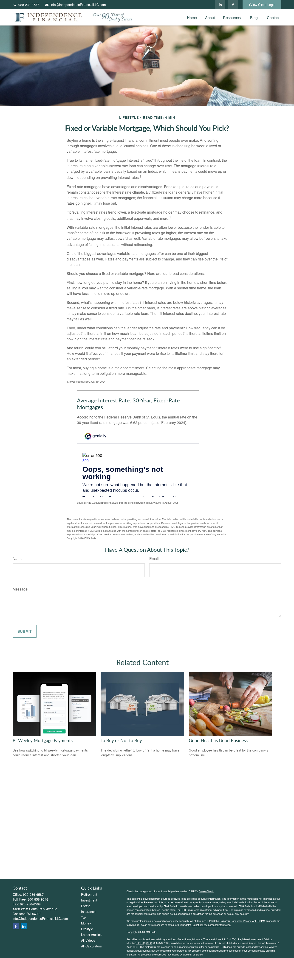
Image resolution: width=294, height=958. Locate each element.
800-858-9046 (38, 899)
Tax (83, 917)
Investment (89, 900)
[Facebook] (233, 4)
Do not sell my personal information (211, 925)
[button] (192, 17)
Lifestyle (87, 929)
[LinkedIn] (220, 4)
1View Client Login (262, 4)
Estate (85, 906)
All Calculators (91, 946)
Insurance (88, 911)
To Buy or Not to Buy (121, 741)
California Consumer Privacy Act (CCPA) (242, 921)
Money (86, 923)
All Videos (88, 940)
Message (20, 589)
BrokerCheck (206, 891)
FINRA (140, 943)
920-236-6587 (28, 4)
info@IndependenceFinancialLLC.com (78, 4)
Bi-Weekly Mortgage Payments (43, 741)
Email (154, 558)
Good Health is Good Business (218, 741)
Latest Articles (91, 934)
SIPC (149, 943)
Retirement (89, 894)
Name (18, 558)
